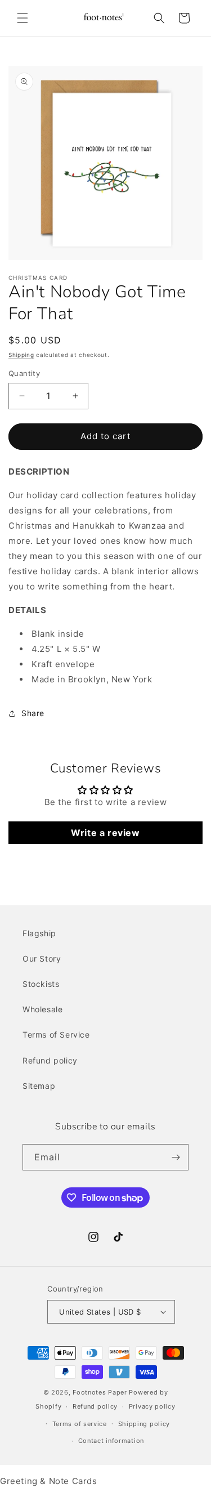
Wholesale (42, 1009)
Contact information (111, 1441)
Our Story (42, 958)
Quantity (24, 373)
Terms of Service (56, 1034)
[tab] (105, 610)
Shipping (21, 354)
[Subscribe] (175, 1157)
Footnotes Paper (100, 1392)
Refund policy (50, 1060)
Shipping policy (144, 1424)
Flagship (39, 933)
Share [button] (32, 713)
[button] (22, 18)
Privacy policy (152, 1406)
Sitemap (39, 1086)
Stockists (41, 984)
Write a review (105, 832)
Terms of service (79, 1424)
